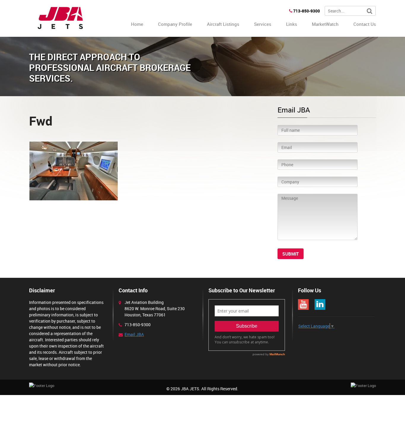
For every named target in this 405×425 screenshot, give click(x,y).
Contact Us (364, 24)
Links (291, 24)
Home (137, 24)
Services (262, 24)
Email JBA (134, 334)
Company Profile (175, 24)
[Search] (369, 11)
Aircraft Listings (223, 24)
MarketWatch (325, 24)
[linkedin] (320, 304)
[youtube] (303, 304)
